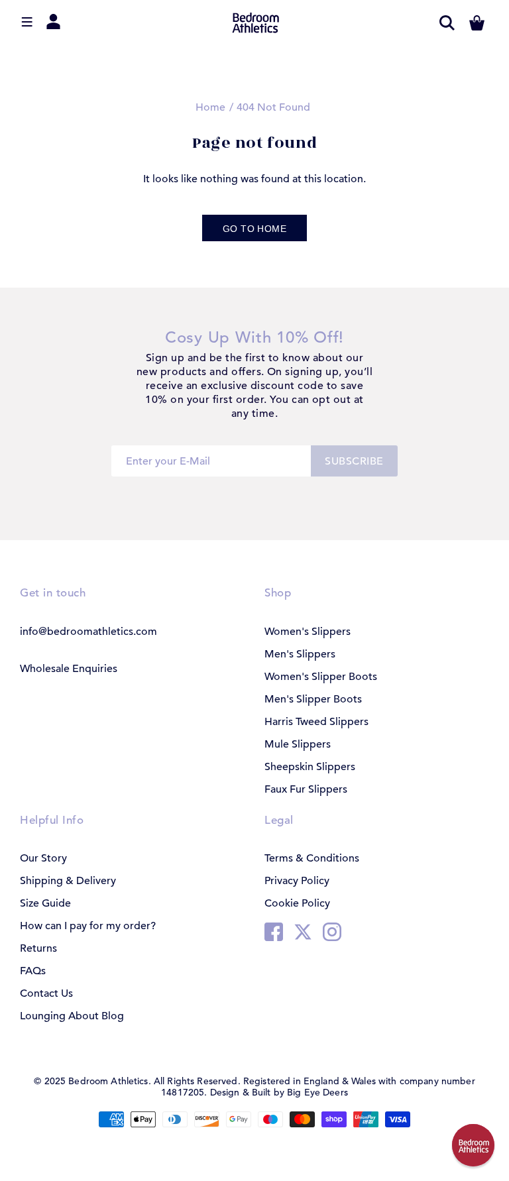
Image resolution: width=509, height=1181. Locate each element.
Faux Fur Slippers (305, 789)
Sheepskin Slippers (309, 766)
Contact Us (46, 993)
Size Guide (45, 903)
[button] (473, 1145)
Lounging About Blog (72, 1016)
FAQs (33, 971)
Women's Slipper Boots (320, 676)
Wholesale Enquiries (68, 668)
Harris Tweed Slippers (316, 721)
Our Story (43, 858)
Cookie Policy (297, 903)
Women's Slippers (307, 631)
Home (210, 107)
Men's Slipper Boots (313, 699)
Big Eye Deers (317, 1092)
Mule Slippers (297, 744)
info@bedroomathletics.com (88, 631)
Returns (38, 948)
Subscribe (354, 461)
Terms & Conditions (311, 858)
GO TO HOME (254, 228)
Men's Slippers (299, 654)
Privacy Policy (296, 880)
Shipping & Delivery (68, 880)
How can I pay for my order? (88, 925)
